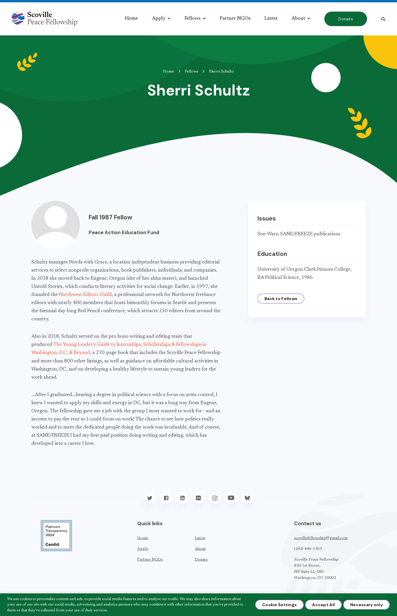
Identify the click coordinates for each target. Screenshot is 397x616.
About (298, 18)
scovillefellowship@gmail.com (321, 538)
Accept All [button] (323, 604)
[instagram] (215, 498)
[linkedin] (182, 498)
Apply (158, 18)
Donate (345, 18)
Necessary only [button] (366, 604)
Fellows (193, 18)
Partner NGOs (235, 18)
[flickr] (198, 498)
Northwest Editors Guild (85, 294)
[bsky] (247, 498)
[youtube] (231, 498)
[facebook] (166, 498)
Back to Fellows (280, 298)
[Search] (383, 19)
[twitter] (149, 498)
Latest (271, 18)
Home (131, 18)
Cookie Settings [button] (279, 604)
